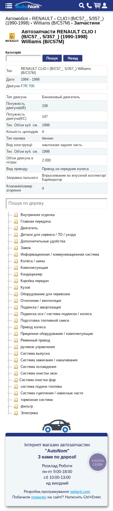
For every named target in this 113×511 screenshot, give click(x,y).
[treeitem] (34, 215)
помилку (38, 497)
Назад (73, 58)
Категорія (13, 52)
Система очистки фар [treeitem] (37, 380)
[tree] (56, 314)
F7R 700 (27, 86)
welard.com (80, 491)
